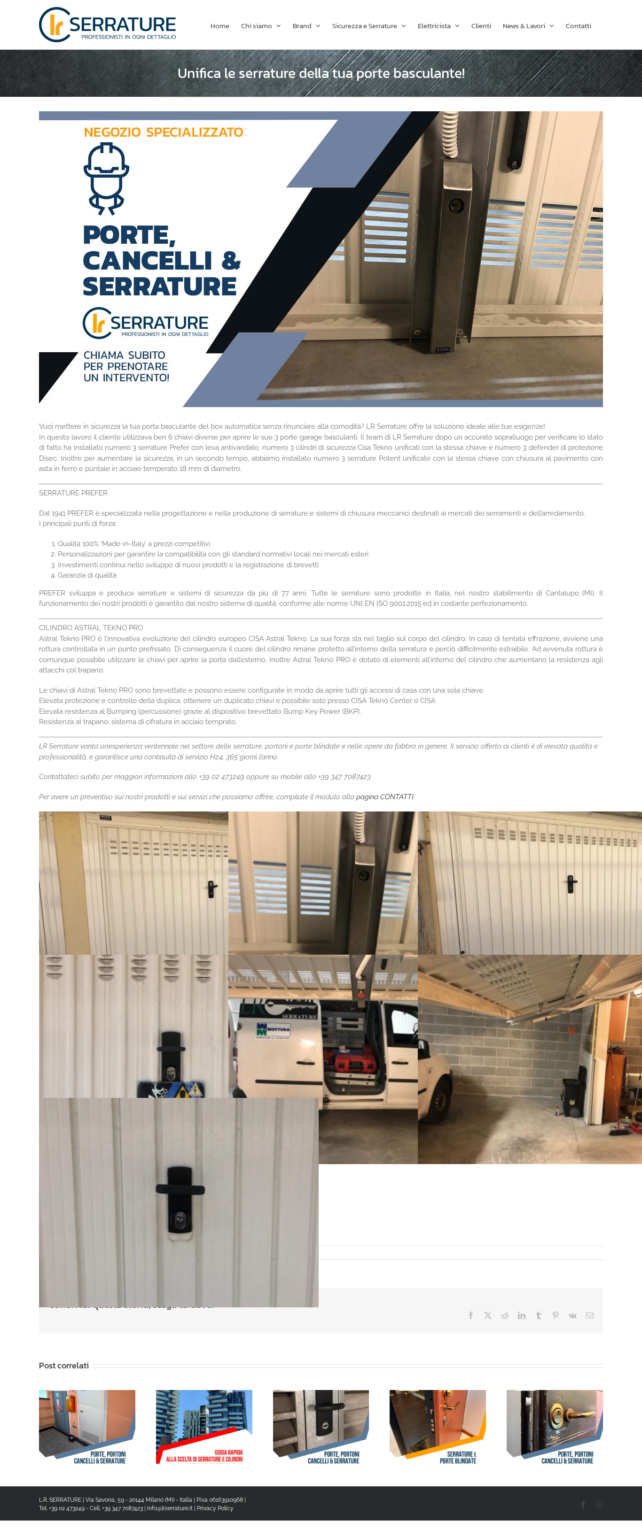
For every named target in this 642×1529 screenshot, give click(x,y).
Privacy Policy (215, 1508)
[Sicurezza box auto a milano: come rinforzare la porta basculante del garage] (321, 1394)
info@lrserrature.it (170, 1508)
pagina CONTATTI (385, 797)
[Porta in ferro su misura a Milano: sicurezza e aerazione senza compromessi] (87, 1394)
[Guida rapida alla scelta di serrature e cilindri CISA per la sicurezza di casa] (204, 1394)
